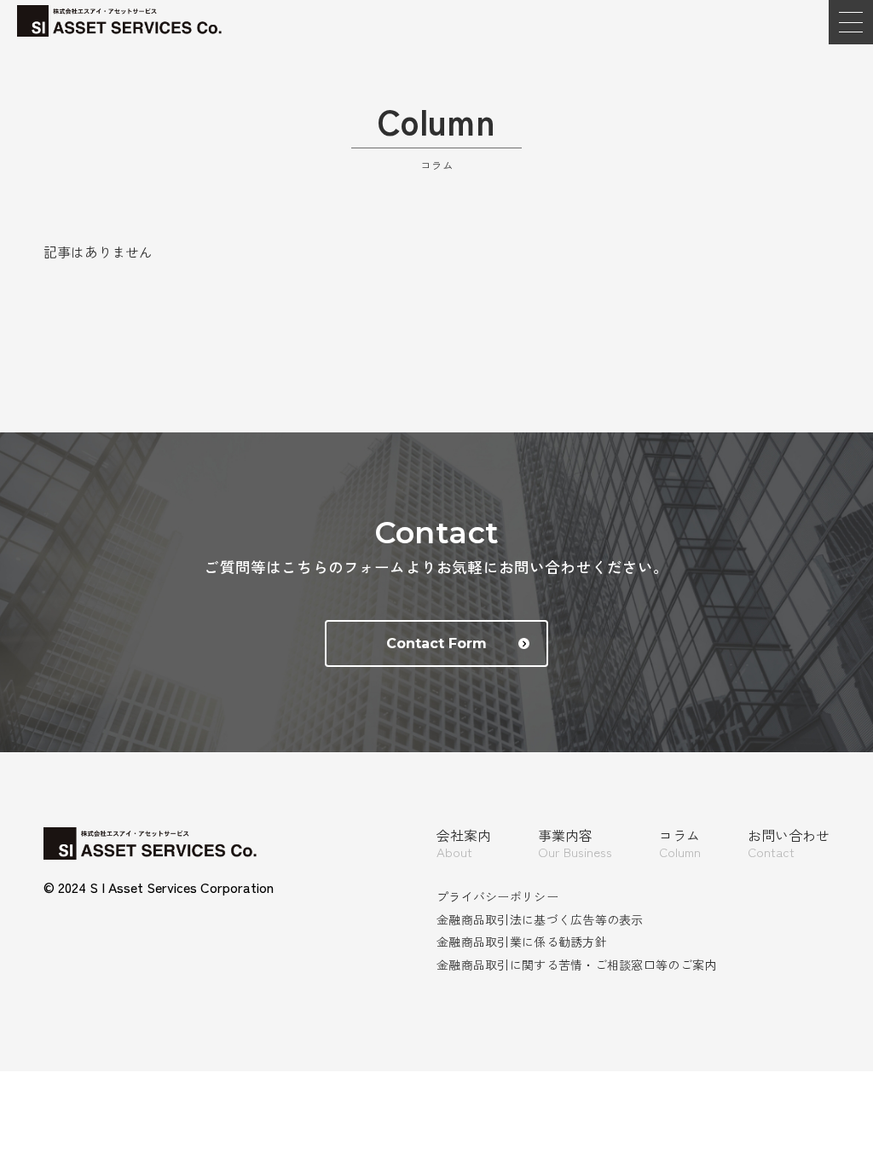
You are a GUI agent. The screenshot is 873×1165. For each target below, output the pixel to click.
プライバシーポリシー (497, 896)
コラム (680, 843)
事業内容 (575, 843)
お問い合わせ (789, 843)
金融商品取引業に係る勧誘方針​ (521, 941)
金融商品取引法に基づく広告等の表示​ (540, 919)
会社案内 (463, 843)
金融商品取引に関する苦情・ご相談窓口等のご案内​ (576, 964)
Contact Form (436, 643)
